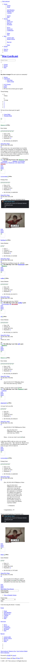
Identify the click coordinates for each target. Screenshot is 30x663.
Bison (14, 658)
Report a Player (11, 39)
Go (2, 601)
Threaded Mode (8, 116)
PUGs (8, 27)
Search (8, 15)
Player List (9, 29)
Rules (8, 33)
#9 (1, 576)
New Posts (9, 80)
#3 (1, 261)
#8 (1, 479)
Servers (6, 18)
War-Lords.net (6, 1)
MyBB (9, 655)
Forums (6, 64)
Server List (10, 21)
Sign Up (6, 49)
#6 (1, 379)
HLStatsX (9, 24)
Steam (2, 143)
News (5, 87)
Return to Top (12, 651)
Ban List (9, 23)
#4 (1, 300)
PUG (5, 143)
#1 (1, 146)
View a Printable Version (10, 595)
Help (8, 17)
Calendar (9, 13)
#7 (1, 424)
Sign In (6, 50)
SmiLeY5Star (20, 162)
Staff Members (10, 10)
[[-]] (2, 159)
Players (6, 66)
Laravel (14, 655)
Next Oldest (4, 589)
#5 (1, 338)
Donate (6, 46)
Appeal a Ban (10, 37)
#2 (1, 198)
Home (8, 20)
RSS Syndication (5, 652)
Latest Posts (7, 78)
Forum (5, 4)
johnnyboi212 (4, 162)
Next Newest (10, 589)
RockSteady (3, 240)
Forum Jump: (4, 598)
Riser (18, 658)
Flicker (2, 554)
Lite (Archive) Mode (22, 651)
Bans (5, 36)
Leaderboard (10, 30)
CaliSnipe (4, 161)
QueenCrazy (11, 162)
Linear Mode (7, 114)
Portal (8, 7)
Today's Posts (10, 81)
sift (16, 162)
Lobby (5, 86)
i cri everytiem (21, 161)
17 (10, 138)
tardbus (2, 278)
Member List (10, 11)
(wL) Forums (7, 84)
